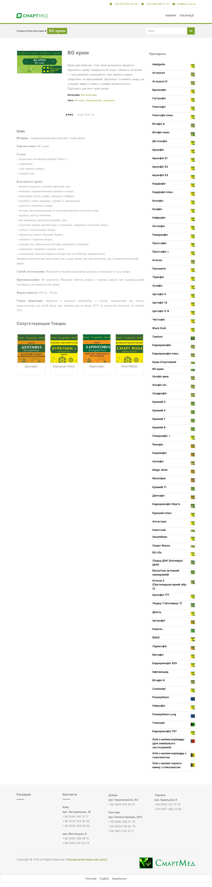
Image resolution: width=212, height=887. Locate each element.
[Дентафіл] (31, 354)
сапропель (109, 100)
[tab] (70, 114)
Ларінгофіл (96, 366)
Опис (70, 114)
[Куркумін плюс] (64, 354)
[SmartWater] (129, 354)
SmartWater (129, 366)
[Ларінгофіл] (96, 354)
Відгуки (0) (86, 114)
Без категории (36, 31)
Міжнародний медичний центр (87, 859)
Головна (21, 31)
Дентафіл (31, 366)
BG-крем (79, 100)
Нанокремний (93, 100)
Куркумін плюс (64, 366)
